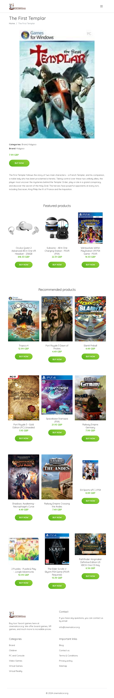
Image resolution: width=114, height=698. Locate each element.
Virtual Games (16, 666)
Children (13, 650)
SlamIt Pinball (90, 345)
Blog (61, 645)
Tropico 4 (23, 345)
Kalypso (32, 144)
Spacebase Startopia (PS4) (57, 420)
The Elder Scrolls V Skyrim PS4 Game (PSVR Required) (57, 571)
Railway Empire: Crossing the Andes (57, 505)
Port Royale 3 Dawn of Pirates (57, 347)
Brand (25, 144)
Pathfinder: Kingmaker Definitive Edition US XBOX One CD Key (90, 562)
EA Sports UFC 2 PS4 (90, 490)
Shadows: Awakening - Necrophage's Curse (23, 505)
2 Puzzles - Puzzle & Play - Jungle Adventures (23, 570)
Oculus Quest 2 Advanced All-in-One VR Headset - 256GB (24, 251)
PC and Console (16, 655)
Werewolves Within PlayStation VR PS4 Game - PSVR (90, 251)
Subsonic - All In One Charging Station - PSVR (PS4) (57, 251)
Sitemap (63, 666)
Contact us (64, 650)
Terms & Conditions (68, 655)
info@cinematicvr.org (69, 627)
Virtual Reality (15, 671)
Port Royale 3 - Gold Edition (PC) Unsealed (24, 426)
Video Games (15, 660)
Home (12, 23)
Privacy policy (65, 660)
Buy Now (19, 163)
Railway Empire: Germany (90, 426)
